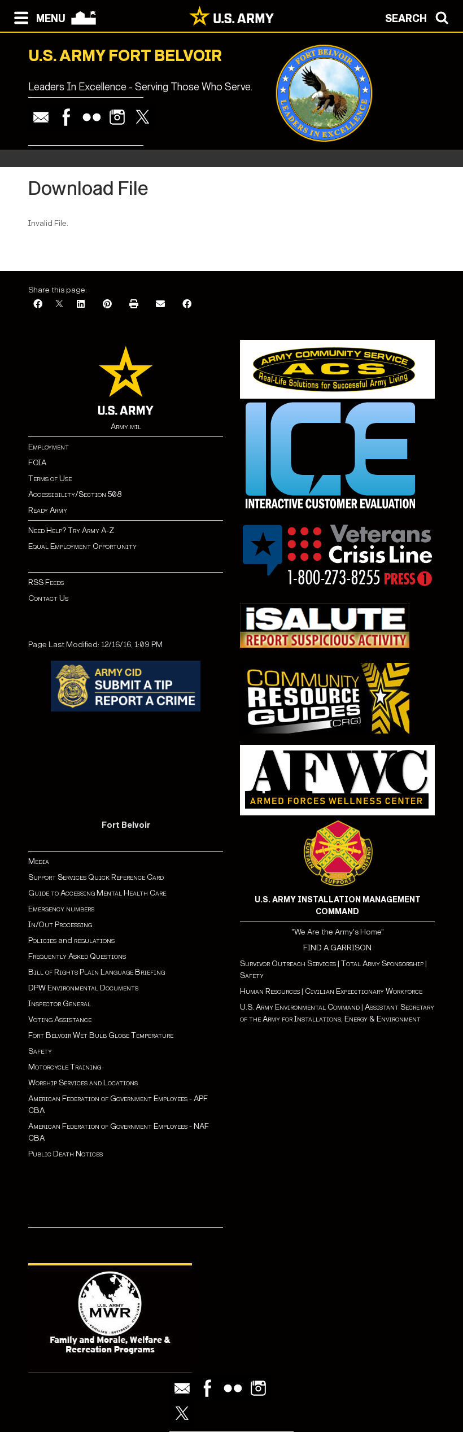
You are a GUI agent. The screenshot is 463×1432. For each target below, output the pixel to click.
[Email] (41, 117)
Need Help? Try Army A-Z (71, 530)
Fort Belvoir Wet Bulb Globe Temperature (100, 1035)
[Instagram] (117, 117)
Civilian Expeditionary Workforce (363, 991)
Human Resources (270, 991)
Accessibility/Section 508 (74, 494)
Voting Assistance (59, 1019)
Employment (48, 447)
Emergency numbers (61, 909)
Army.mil (126, 426)
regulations (94, 940)
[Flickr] (91, 117)
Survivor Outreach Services (288, 963)
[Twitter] (142, 117)
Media (39, 861)
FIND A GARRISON (337, 948)
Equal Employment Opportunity (82, 546)
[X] (59, 304)
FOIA (37, 463)
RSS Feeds (46, 582)
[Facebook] (66, 117)
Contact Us (48, 598)
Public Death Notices (65, 1154)
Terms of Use (50, 478)
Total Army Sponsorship (382, 963)
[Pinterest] (107, 304)
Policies (43, 940)
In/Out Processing (60, 924)
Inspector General (59, 1003)
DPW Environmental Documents (83, 988)
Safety (40, 1051)
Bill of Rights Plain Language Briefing (96, 972)
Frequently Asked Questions (77, 956)
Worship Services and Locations (83, 1083)
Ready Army (47, 510)
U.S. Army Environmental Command (300, 1007)
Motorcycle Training (65, 1067)
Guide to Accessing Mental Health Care (98, 893)
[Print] (133, 304)
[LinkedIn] (80, 304)
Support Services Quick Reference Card (96, 877)
